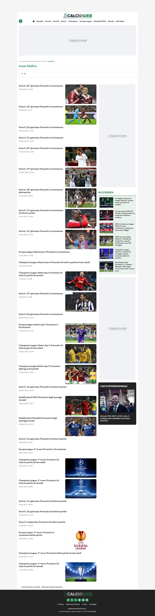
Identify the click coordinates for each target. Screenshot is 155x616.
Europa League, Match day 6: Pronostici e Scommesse (44, 252)
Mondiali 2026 (100, 21)
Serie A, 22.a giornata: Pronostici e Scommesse (41, 127)
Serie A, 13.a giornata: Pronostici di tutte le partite (43, 386)
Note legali (92, 604)
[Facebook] (68, 600)
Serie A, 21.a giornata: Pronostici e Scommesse (41, 137)
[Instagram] (72, 600)
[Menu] (20, 21)
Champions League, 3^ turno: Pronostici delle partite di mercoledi (50, 553)
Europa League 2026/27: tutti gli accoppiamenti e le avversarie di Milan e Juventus (125, 214)
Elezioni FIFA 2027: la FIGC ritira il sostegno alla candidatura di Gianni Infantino (115, 418)
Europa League (86, 21)
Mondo (111, 21)
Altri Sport (120, 21)
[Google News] (83, 600)
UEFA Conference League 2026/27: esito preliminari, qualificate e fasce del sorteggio (124, 227)
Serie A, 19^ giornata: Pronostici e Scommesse (41, 168)
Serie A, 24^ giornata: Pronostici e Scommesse (41, 85)
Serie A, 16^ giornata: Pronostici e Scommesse (41, 231)
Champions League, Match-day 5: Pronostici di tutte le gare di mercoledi (41, 346)
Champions (73, 21)
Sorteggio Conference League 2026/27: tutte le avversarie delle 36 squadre (124, 201)
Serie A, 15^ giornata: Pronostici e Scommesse (41, 293)
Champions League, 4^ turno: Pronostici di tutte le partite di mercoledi (39, 461)
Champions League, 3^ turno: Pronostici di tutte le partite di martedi (39, 565)
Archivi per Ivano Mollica (37, 61)
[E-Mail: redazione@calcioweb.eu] (87, 600)
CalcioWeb (23, 61)
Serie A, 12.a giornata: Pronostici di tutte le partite (43, 438)
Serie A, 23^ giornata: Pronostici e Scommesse (41, 106)
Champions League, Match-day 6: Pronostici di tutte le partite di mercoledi (54, 262)
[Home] (33, 21)
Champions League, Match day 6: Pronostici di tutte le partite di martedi (40, 274)
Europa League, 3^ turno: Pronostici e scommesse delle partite (36, 533)
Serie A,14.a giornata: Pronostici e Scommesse (41, 314)
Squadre (40, 21)
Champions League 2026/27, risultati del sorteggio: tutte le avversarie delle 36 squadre (123, 254)
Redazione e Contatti (73, 604)
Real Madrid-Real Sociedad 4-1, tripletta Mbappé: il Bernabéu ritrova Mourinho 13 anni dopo (124, 266)
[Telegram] (79, 600)
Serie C (63, 21)
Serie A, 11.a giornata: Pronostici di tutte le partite (43, 501)
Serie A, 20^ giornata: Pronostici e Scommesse (41, 148)
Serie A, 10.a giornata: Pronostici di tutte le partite (43, 511)
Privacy (84, 604)
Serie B (56, 21)
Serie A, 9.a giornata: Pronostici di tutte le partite (42, 522)
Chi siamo (61, 604)
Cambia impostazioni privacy (77, 608)
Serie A (48, 21)
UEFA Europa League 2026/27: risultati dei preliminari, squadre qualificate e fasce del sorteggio (123, 241)
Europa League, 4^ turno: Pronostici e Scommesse (42, 449)
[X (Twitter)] (76, 600)
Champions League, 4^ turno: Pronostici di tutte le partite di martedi (39, 481)
